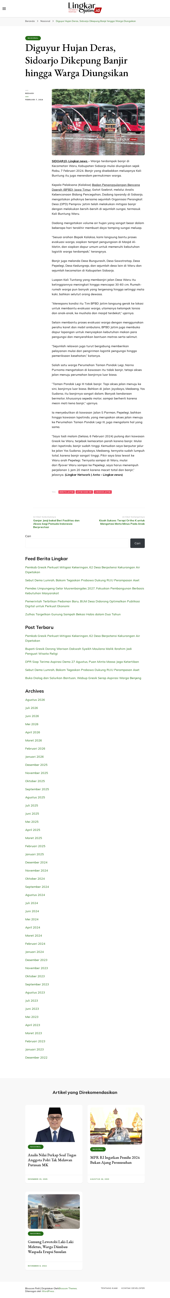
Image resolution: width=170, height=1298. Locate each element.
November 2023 (36, 968)
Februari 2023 (35, 1041)
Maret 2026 (33, 740)
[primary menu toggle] (4, 8)
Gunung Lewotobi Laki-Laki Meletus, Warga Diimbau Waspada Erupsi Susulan (50, 1246)
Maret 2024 (33, 935)
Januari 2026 (34, 757)
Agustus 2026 (35, 700)
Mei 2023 (32, 1017)
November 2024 (36, 870)
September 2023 (37, 984)
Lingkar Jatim (103, 492)
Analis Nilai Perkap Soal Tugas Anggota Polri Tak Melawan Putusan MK (52, 1159)
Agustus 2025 (35, 797)
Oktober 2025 (35, 781)
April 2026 (32, 732)
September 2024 (37, 887)
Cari (28, 536)
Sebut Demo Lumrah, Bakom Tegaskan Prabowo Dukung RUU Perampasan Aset (82, 580)
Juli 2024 (31, 903)
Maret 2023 (33, 1033)
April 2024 (32, 927)
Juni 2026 (32, 716)
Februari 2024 (35, 944)
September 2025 (37, 789)
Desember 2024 (36, 862)
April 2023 (32, 1025)
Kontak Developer (133, 1288)
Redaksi (29, 93)
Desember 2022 (36, 1057)
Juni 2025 (32, 813)
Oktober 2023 (35, 976)
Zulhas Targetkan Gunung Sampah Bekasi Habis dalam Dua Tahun (73, 614)
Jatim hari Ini (84, 492)
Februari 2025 (35, 846)
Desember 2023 (36, 960)
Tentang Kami (109, 1288)
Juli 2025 (31, 805)
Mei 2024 (32, 919)
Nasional (33, 38)
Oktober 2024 (35, 878)
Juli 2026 (31, 708)
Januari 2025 (34, 854)
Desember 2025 (36, 765)
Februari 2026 (35, 748)
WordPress (48, 1291)
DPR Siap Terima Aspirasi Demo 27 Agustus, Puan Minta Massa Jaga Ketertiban (82, 662)
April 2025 (32, 830)
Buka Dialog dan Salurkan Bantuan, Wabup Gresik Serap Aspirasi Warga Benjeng (83, 678)
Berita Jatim (67, 492)
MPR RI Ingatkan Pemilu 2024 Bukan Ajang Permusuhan (115, 1160)
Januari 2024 (34, 952)
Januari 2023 (34, 1049)
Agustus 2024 (35, 895)
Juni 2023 (32, 1009)
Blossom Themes (68, 1288)
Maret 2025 (33, 838)
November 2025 (36, 773)
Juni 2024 (32, 911)
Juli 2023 (31, 1000)
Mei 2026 (32, 724)
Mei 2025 (32, 822)
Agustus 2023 (35, 992)
